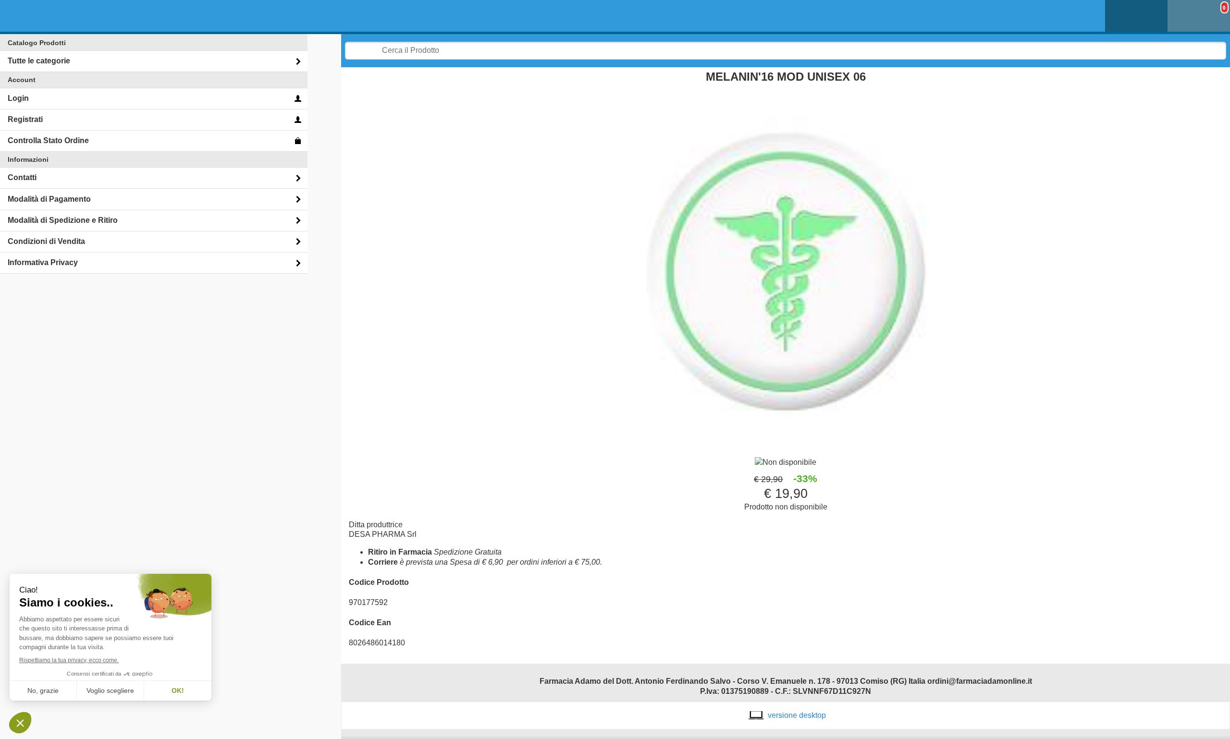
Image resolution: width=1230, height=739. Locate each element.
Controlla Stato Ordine (48, 140)
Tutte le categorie (39, 61)
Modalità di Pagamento (49, 199)
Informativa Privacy (43, 262)
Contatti (22, 177)
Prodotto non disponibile (785, 507)
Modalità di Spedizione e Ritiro (63, 220)
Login (18, 98)
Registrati (25, 119)
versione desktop (797, 715)
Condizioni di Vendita (46, 241)
